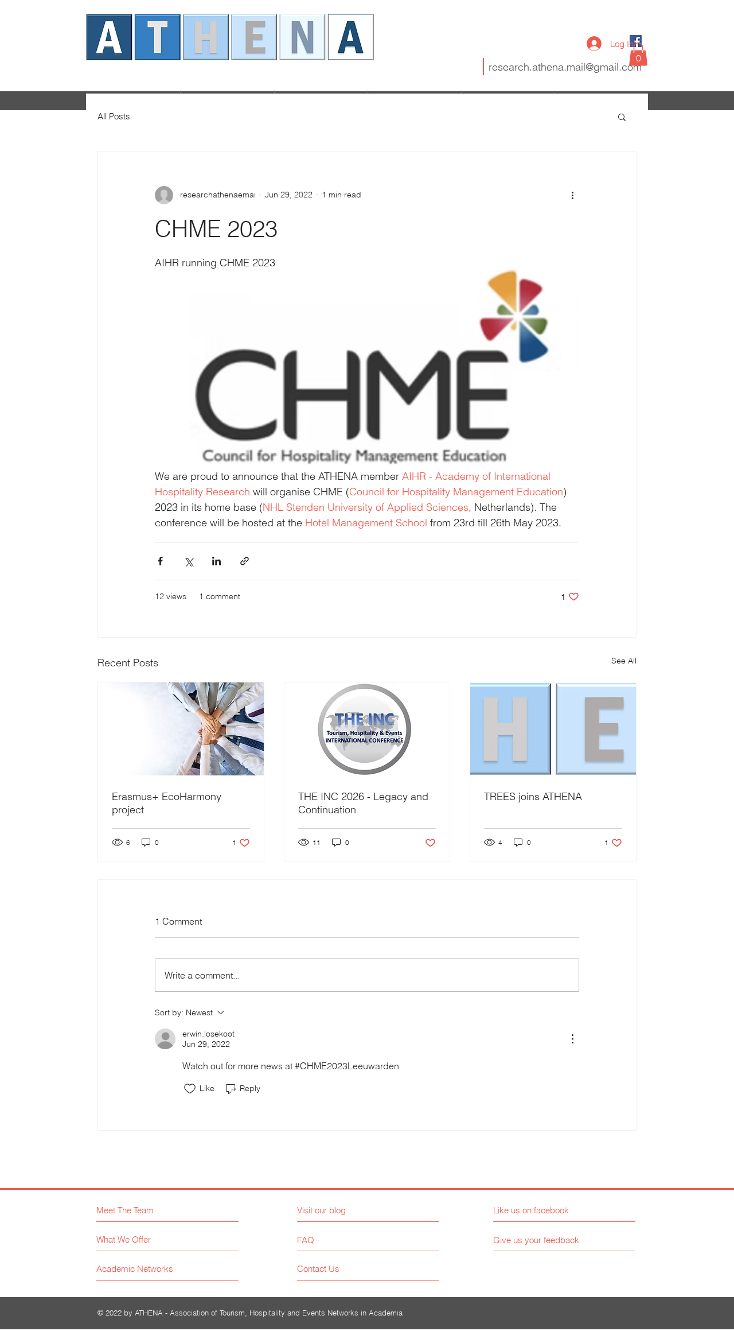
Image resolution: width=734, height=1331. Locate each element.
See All (624, 660)
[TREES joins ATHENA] (553, 728)
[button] (638, 54)
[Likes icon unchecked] (189, 1089)
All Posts (113, 116)
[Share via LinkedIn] (216, 561)
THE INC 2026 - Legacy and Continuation (363, 803)
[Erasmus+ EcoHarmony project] (181, 728)
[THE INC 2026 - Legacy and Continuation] (367, 728)
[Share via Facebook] (160, 561)
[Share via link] (244, 561)
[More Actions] (572, 1039)
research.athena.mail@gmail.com (565, 66)
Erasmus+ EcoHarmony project (166, 803)
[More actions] (572, 195)
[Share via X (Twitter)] (188, 561)
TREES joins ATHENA (533, 796)
